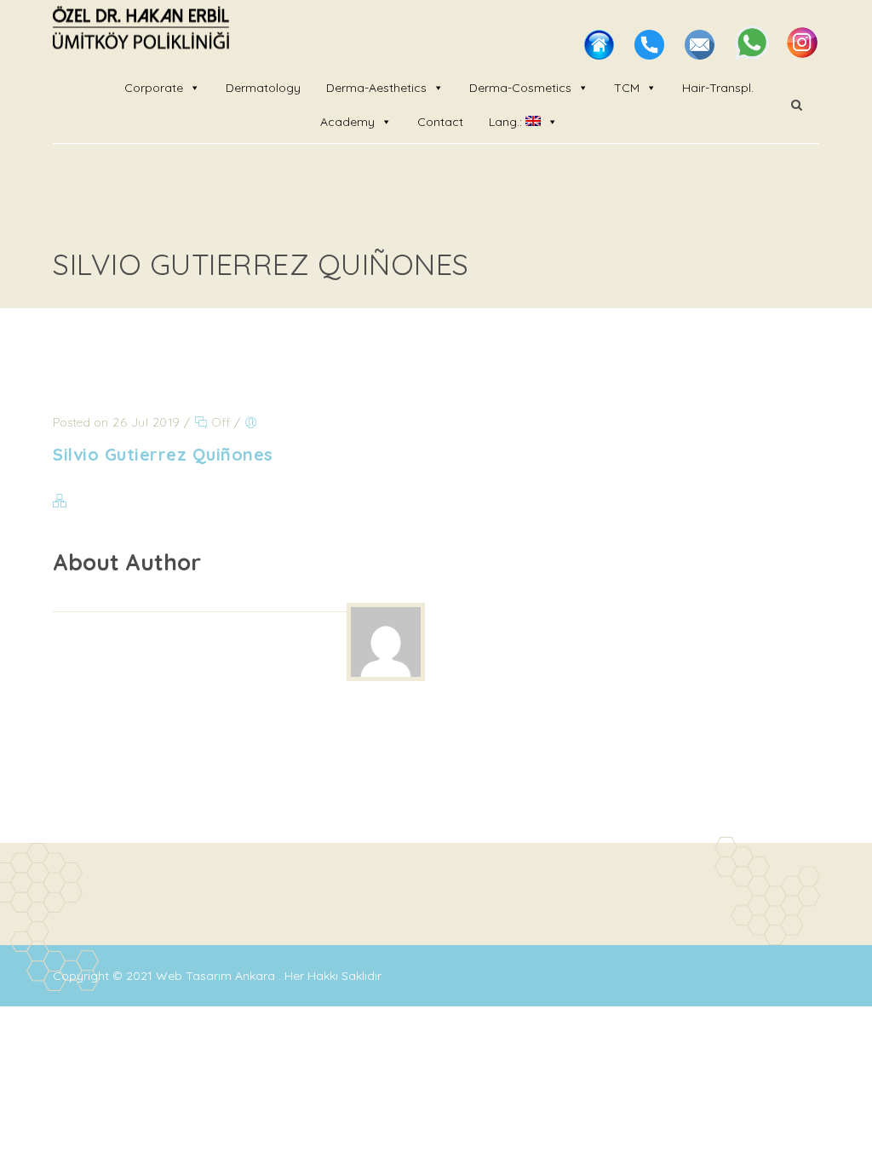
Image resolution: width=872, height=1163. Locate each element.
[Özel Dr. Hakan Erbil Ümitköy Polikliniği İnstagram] (802, 54)
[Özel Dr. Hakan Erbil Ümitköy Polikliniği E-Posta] (701, 54)
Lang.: (507, 121)
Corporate (153, 87)
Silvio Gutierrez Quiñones (163, 454)
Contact (440, 121)
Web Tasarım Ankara (217, 975)
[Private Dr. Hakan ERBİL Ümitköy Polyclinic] (141, 30)
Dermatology (263, 87)
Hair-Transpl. (718, 87)
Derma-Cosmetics (520, 87)
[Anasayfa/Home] (600, 54)
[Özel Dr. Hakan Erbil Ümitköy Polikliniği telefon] (651, 54)
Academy (347, 121)
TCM (627, 87)
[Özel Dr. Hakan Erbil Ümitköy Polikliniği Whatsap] (753, 54)
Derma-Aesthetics (376, 87)
